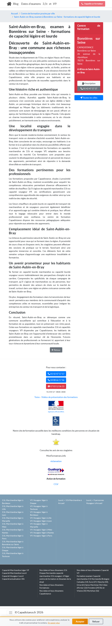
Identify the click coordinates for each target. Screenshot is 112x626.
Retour (57, 350)
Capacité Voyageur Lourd (12, 576)
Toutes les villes (89, 97)
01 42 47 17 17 (90, 88)
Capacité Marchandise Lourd (14, 573)
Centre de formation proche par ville (38, 13)
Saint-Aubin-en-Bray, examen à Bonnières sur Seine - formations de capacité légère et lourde (57, 17)
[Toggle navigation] (10, 612)
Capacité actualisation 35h (13, 579)
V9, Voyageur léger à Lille (40, 518)
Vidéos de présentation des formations (59, 397)
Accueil (14, 13)
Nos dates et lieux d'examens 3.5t (53, 570)
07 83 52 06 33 (57, 386)
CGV (56, 484)
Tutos (37, 397)
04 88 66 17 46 (57, 380)
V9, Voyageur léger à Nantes (42, 533)
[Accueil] (9, 4)
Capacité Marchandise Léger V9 (15, 570)
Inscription (90, 83)
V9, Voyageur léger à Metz (41, 530)
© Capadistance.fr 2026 (29, 612)
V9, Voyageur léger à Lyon (41, 521)
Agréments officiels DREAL (56, 412)
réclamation (56, 461)
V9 (55, 3)
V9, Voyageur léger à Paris (41, 536)
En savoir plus (54, 623)
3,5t (45, 3)
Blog (16, 3)
